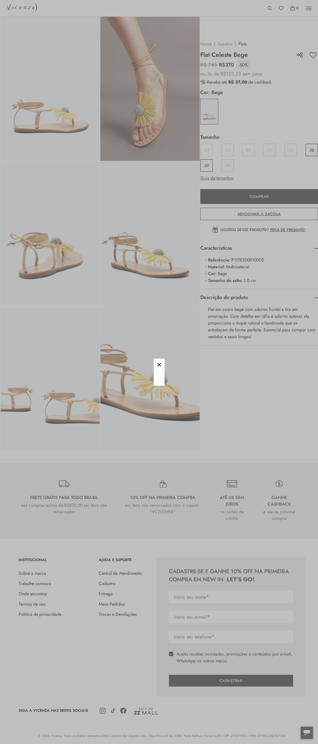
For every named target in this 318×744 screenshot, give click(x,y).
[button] (159, 364)
